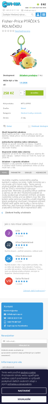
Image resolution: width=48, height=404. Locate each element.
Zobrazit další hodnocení (34, 290)
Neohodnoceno (22, 31)
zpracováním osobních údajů (12, 353)
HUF (37, 8)
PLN (40, 8)
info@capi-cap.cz (14, 314)
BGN (27, 8)
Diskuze (28, 172)
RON (44, 8)
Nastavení (24, 390)
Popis (4, 172)
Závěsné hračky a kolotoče (31, 113)
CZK (30, 8)
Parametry (16, 172)
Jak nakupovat (8, 367)
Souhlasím (24, 399)
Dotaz (9, 126)
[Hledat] (32, 15)
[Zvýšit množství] (24, 91)
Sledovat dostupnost (38, 126)
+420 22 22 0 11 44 (14, 318)
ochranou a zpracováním (19, 384)
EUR (33, 8)
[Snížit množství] (24, 94)
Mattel (23, 108)
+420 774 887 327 (14, 322)
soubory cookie (28, 372)
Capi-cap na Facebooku (17, 326)
